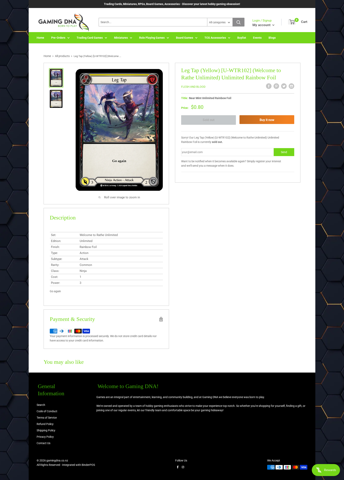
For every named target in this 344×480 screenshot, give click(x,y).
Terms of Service (47, 417)
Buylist (241, 37)
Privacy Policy (45, 436)
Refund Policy (45, 424)
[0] (292, 22)
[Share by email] (291, 86)
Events (257, 37)
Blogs (272, 37)
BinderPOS (88, 464)
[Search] (238, 22)
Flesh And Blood (193, 86)
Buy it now (267, 120)
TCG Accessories (215, 37)
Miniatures (121, 37)
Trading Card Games (90, 37)
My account (261, 25)
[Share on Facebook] (269, 86)
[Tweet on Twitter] (284, 86)
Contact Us (43, 443)
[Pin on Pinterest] (276, 86)
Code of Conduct (47, 411)
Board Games (184, 37)
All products (62, 56)
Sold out (208, 120)
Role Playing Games (152, 37)
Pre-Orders (58, 37)
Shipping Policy (46, 430)
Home (40, 37)
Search (41, 404)
